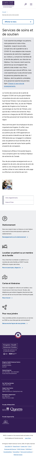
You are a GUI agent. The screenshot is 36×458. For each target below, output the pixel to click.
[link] (7, 184)
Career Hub (24, 446)
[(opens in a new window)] (6, 423)
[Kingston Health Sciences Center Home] (10, 354)
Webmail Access (18, 454)
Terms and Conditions (26, 452)
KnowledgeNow (8, 452)
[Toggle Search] (25, 4)
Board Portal (16, 446)
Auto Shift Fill (8, 446)
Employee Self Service (10, 449)
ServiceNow (16, 452)
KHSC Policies (21, 449)
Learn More (28, 438)
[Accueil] (11, 4)
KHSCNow (28, 449)
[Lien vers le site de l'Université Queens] (16, 410)
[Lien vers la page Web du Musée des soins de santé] (6, 410)
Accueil (4, 12)
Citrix (29, 446)
